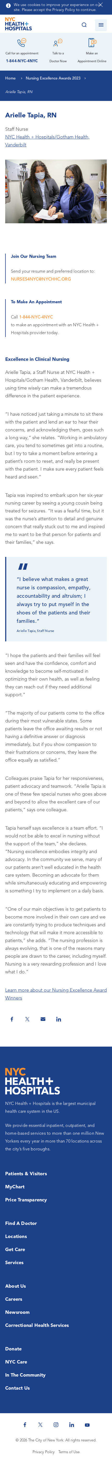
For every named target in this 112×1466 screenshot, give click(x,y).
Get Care (15, 1249)
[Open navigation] (101, 25)
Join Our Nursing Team (33, 257)
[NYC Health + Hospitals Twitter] (40, 1424)
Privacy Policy (44, 1452)
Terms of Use (69, 1452)
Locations (16, 1236)
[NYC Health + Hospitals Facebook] (24, 1424)
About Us (15, 1286)
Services (14, 1262)
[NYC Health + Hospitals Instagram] (56, 1424)
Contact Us (17, 1388)
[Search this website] (84, 25)
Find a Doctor (21, 1223)
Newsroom (17, 1312)
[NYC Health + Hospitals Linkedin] (71, 1424)
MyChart (14, 1187)
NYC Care (16, 1362)
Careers (13, 1299)
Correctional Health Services (37, 1325)
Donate (13, 1349)
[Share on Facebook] (11, 1019)
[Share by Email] (42, 1019)
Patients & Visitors (26, 1174)
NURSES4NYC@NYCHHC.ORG (41, 279)
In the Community (25, 1375)
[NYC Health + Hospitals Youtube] (87, 1424)
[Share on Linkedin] (58, 1019)
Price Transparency (26, 1200)
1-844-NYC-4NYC (22, 61)
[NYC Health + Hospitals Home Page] (18, 25)
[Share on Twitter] (27, 1019)
